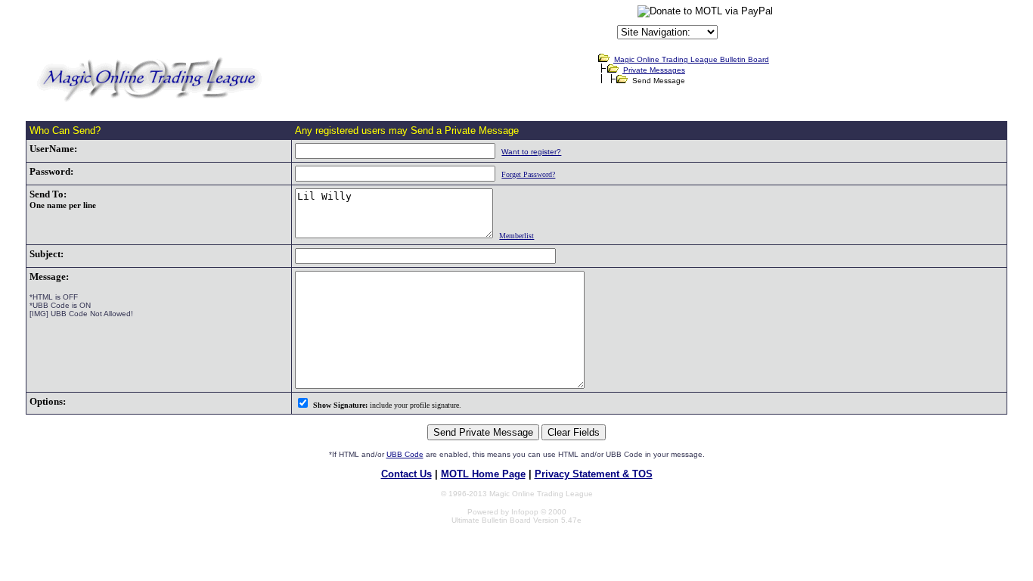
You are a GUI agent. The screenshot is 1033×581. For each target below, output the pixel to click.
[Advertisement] (437, 25)
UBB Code (404, 454)
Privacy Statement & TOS (594, 474)
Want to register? (531, 152)
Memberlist (516, 235)
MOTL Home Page (483, 474)
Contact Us (406, 474)
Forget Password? (528, 174)
